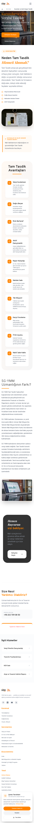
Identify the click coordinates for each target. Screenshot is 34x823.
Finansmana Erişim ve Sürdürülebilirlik (12, 743)
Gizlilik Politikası (6, 778)
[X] (16, 702)
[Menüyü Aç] (30, 4)
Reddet (17, 813)
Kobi (3, 756)
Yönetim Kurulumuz (7, 716)
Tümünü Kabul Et (17, 808)
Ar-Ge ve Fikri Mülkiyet (8, 735)
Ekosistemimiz (7, 752)
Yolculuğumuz (5, 713)
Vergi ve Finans (6, 732)
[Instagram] (3, 702)
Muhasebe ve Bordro (8, 746)
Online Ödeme (6, 775)
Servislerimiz (7, 727)
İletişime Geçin (14, 554)
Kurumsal (5, 708)
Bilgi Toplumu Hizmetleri (8, 781)
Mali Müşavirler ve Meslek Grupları (11, 759)
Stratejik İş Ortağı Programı (9, 762)
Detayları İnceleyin (10, 35)
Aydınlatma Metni (6, 790)
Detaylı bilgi (19, 804)
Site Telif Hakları (6, 787)
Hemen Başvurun (10, 41)
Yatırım (3, 765)
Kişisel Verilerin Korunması (9, 784)
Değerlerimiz (5, 719)
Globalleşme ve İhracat (8, 740)
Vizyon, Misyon (6, 722)
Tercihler (18, 817)
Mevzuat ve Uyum (7, 737)
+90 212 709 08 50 (12, 615)
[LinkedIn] (7, 702)
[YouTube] (12, 702)
